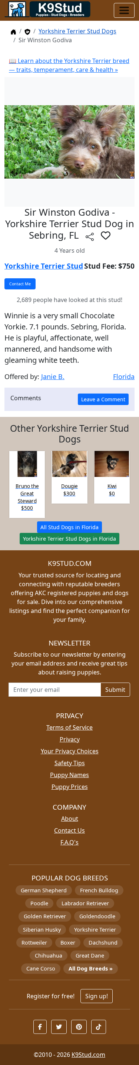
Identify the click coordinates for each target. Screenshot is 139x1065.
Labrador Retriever (85, 903)
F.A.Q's (69, 842)
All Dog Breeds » (91, 968)
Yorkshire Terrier (95, 929)
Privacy (70, 739)
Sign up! (96, 996)
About (69, 818)
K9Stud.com (88, 1055)
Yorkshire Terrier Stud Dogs (77, 31)
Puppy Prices (70, 787)
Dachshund (103, 942)
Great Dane (90, 955)
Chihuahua (48, 955)
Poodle (39, 903)
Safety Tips (69, 763)
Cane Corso (40, 968)
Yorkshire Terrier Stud (43, 266)
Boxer (67, 942)
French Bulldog (99, 890)
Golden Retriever (45, 916)
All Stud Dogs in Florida (69, 527)
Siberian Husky (42, 929)
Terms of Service (69, 727)
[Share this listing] (89, 236)
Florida (124, 376)
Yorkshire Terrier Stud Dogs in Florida (69, 538)
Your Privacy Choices (70, 751)
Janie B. (52, 376)
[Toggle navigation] (124, 10)
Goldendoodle (97, 916)
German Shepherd (44, 890)
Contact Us (69, 830)
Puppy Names (69, 775)
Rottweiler (34, 942)
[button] (105, 235)
